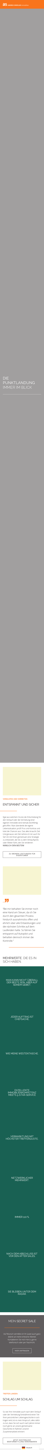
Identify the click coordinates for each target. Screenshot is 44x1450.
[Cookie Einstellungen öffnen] (4, 1447)
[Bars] (39, 4)
